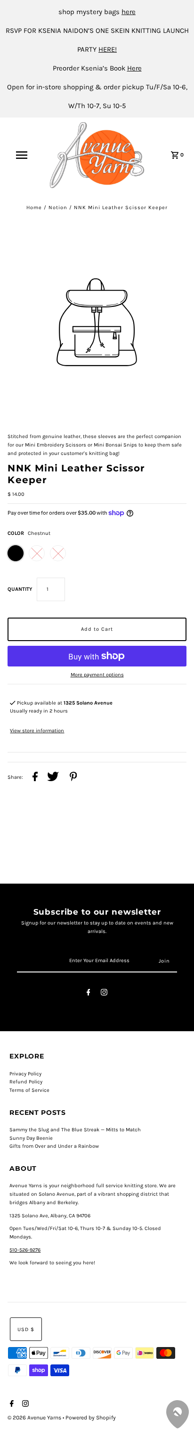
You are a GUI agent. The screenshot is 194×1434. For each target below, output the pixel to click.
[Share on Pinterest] (73, 778)
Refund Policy (25, 1082)
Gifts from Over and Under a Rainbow (54, 1146)
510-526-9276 (24, 1250)
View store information (37, 731)
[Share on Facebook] (35, 778)
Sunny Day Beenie (31, 1138)
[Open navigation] (26, 155)
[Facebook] (88, 994)
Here (134, 68)
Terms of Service (29, 1090)
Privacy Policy (25, 1074)
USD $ (25, 1329)
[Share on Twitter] (53, 778)
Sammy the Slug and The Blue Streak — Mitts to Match (75, 1130)
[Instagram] (104, 994)
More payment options (97, 675)
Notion (57, 207)
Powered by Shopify (90, 1417)
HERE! (107, 49)
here (128, 12)
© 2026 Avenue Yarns (35, 1417)
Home (34, 207)
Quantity (20, 589)
